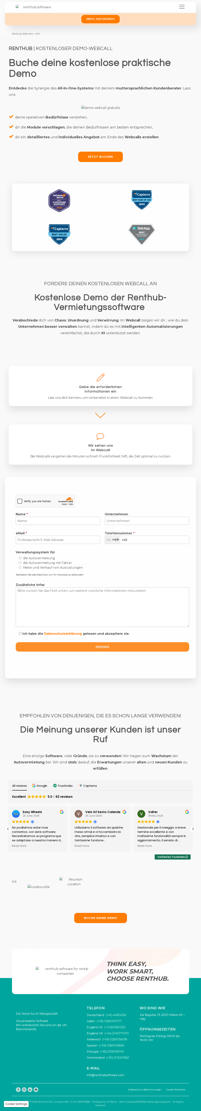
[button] (40, 786)
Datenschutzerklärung (63, 634)
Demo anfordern (100, 19)
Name (22, 514)
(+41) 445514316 (116, 1015)
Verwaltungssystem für (35, 552)
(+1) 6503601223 (114, 1027)
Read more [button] (19, 846)
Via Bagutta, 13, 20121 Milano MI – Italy (162, 1017)
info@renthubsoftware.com (105, 1075)
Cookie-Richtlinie (175, 1089)
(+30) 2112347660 (117, 1057)
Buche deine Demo (100, 918)
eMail (21, 533)
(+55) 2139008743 (112, 1051)
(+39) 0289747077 (109, 1021)
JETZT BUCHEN (100, 156)
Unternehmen (116, 514)
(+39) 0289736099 (114, 1039)
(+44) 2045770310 (116, 1033)
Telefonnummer (120, 533)
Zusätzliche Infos (30, 585)
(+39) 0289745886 (111, 1045)
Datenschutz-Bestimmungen (145, 1089)
